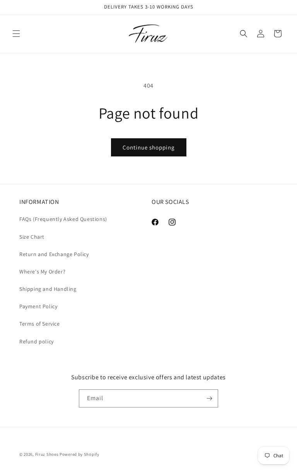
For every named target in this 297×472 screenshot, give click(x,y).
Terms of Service (39, 323)
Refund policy (36, 341)
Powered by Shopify (79, 454)
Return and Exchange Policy (54, 254)
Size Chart (31, 236)
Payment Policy (38, 306)
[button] (16, 33)
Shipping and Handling (48, 288)
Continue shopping (149, 147)
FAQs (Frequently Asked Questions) (63, 219)
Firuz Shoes (47, 454)
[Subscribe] (209, 398)
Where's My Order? (42, 271)
